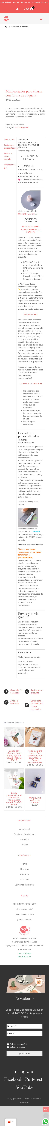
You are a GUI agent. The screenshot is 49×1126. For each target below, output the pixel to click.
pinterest (33, 1079)
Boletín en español (18, 1044)
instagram (23, 1071)
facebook (13, 1079)
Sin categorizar (21, 127)
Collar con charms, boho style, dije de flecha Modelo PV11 (14, 755)
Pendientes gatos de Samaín (35, 800)
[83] (24, 57)
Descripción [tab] (9, 139)
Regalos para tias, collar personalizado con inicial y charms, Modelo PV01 (35, 756)
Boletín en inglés (17, 1047)
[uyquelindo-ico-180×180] (6, 17)
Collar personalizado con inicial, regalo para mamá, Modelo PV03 (14, 798)
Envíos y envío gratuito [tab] (8, 156)
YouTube (24, 1087)
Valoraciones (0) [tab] (9, 166)
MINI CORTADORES (27, 214)
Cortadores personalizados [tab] (9, 146)
